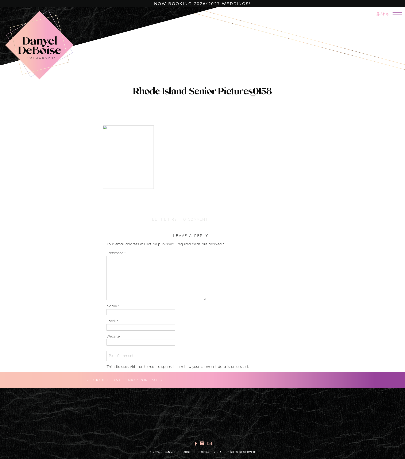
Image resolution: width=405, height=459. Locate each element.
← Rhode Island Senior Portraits (124, 380)
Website (113, 336)
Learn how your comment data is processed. (211, 367)
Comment (116, 253)
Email (112, 321)
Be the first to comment (180, 219)
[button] (375, 13)
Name (113, 306)
